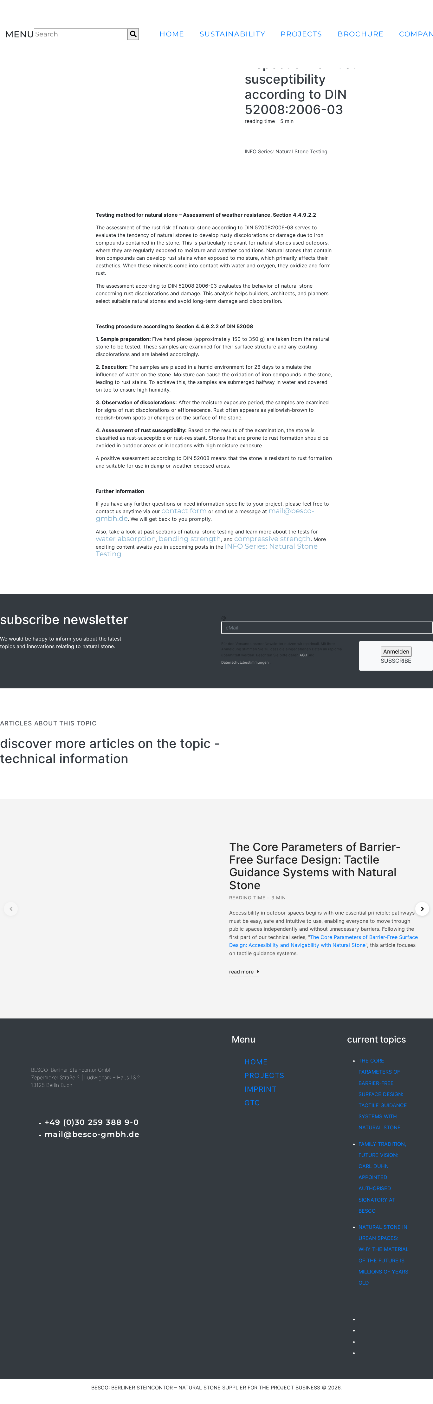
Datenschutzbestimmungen (245, 662)
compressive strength (272, 538)
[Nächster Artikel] (422, 909)
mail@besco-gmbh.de (92, 1134)
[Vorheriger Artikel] (11, 909)
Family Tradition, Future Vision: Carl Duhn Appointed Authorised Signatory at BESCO (382, 1177)
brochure (361, 33)
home (171, 33)
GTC (252, 1102)
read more (242, 971)
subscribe (396, 660)
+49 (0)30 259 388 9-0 (92, 1122)
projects (301, 33)
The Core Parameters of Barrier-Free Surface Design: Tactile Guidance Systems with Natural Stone (383, 1094)
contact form (184, 511)
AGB (304, 655)
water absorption (126, 538)
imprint (260, 1089)
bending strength (190, 538)
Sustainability (232, 33)
